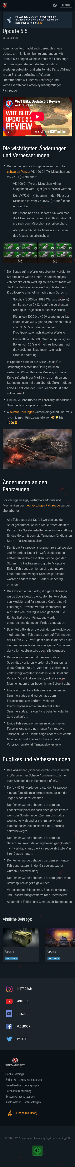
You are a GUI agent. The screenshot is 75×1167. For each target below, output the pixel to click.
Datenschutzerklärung (18, 1091)
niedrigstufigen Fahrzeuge (42, 505)
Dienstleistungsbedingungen (22, 1085)
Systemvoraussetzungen (20, 1096)
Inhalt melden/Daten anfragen (23, 1102)
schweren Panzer (18, 172)
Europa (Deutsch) (26, 1113)
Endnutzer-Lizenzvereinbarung (23, 1079)
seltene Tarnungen (21, 412)
